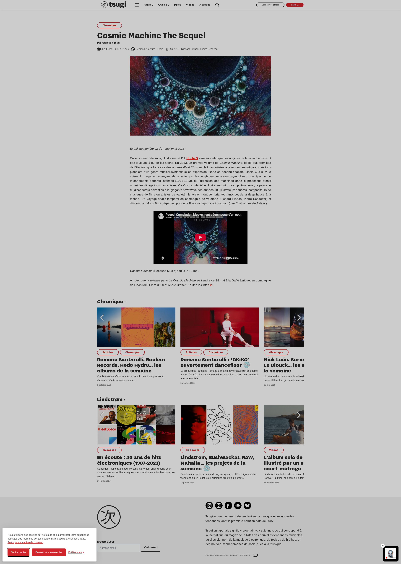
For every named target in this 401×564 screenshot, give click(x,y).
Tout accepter (18, 552)
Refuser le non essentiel (48, 552)
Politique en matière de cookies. (25, 542)
